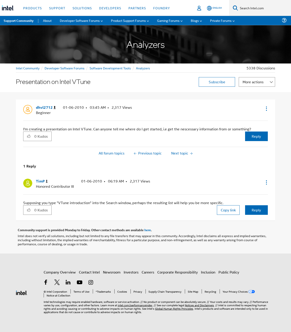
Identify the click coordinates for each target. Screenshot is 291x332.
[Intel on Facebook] (46, 282)
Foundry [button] (161, 7)
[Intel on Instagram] (91, 282)
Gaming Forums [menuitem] (168, 20)
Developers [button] (110, 7)
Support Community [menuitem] (18, 20)
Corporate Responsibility (177, 272)
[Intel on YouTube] (79, 282)
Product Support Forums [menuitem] (128, 20)
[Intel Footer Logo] (21, 292)
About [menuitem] (47, 20)
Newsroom (111, 272)
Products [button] (32, 7)
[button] (266, 108)
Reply (256, 136)
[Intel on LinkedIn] (68, 282)
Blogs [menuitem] (195, 20)
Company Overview (60, 272)
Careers (148, 272)
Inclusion (208, 272)
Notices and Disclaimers (199, 305)
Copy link (228, 210)
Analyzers (143, 68)
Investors (131, 272)
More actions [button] (253, 81)
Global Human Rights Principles (174, 308)
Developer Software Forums (65, 68)
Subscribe (217, 81)
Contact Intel (89, 272)
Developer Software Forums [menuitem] (80, 20)
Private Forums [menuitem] (221, 20)
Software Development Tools (110, 68)
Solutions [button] (82, 7)
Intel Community (28, 68)
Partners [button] (137, 7)
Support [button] (57, 7)
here (147, 229)
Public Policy (228, 272)
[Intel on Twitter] (57, 282)
